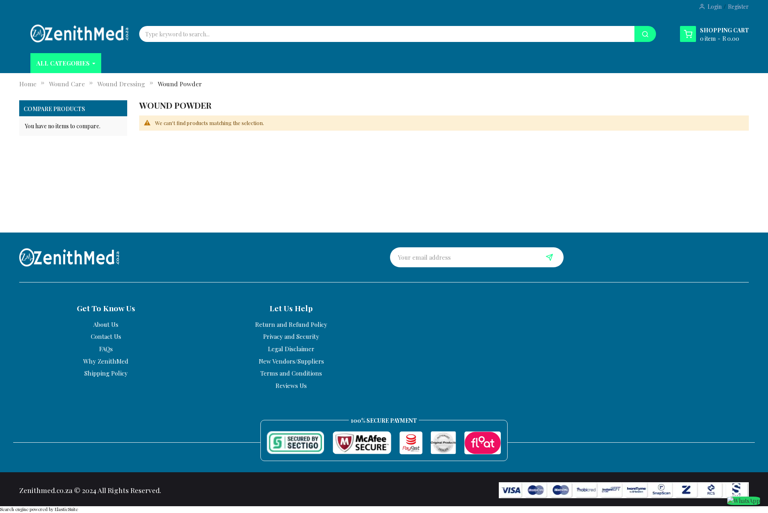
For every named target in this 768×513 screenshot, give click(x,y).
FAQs (106, 349)
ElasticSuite (66, 509)
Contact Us (106, 336)
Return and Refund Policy (291, 324)
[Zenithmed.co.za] (79, 33)
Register (738, 6)
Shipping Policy (106, 373)
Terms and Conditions (291, 373)
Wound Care (67, 84)
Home (27, 84)
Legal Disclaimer (291, 349)
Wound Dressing (121, 84)
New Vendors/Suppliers (291, 361)
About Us (105, 324)
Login (715, 6)
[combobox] (335, 34)
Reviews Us (291, 386)
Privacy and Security (291, 336)
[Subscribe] (550, 257)
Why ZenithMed (105, 361)
